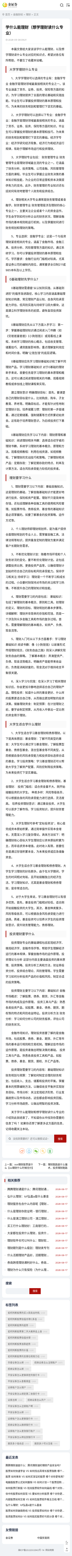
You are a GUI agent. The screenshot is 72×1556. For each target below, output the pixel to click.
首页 (7, 14)
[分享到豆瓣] (50, 1151)
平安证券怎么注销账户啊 (23, 1406)
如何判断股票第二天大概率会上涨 (27, 1331)
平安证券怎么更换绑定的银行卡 (26, 1375)
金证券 (9, 1537)
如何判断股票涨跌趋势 (22, 1344)
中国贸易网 (43, 1537)
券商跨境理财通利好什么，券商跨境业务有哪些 (30, 1262)
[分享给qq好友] (29, 1151)
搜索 (60, 1138)
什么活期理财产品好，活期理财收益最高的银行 (30, 1255)
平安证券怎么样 (18, 1412)
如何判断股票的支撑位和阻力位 (26, 1356)
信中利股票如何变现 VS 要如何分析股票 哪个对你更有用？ (38, 1493)
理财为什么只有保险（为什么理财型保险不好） (30, 1270)
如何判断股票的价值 (21, 1350)
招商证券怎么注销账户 (48, 1362)
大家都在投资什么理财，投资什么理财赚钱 (30, 1233)
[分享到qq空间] (43, 1151)
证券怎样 (15, 1400)
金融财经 (18, 14)
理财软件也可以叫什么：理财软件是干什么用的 (30, 1240)
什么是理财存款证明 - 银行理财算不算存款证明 (30, 1211)
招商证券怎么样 (18, 1369)
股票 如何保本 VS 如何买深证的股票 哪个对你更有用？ (35, 1476)
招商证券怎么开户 (39, 1400)
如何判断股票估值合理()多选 (25, 1319)
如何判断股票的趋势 (21, 1325)
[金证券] (10, 5)
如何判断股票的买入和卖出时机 (26, 1312)
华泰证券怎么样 (18, 1362)
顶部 (67, 1550)
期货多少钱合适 (18, 1443)
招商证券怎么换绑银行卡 (23, 1424)
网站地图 (49, 1550)
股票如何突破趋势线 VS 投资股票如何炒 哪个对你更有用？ (38, 1510)
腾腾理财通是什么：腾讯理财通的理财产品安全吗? (30, 1189)
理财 (28, 14)
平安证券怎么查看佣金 (22, 1381)
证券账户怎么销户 (19, 1387)
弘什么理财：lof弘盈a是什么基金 (28, 1196)
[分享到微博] (22, 1151)
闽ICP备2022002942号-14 (31, 1550)
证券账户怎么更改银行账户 (24, 1431)
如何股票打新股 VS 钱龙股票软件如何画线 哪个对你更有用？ (39, 1487)
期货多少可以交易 (46, 1443)
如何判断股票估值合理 (22, 1337)
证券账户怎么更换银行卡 (23, 1418)
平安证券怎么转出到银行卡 (24, 1437)
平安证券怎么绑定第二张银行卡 (26, 1393)
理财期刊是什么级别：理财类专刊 (28, 1248)
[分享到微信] (36, 1151)
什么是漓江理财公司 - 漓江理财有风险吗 (30, 1218)
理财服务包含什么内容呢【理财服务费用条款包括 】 (30, 1204)
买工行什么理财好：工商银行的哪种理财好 (30, 1226)
